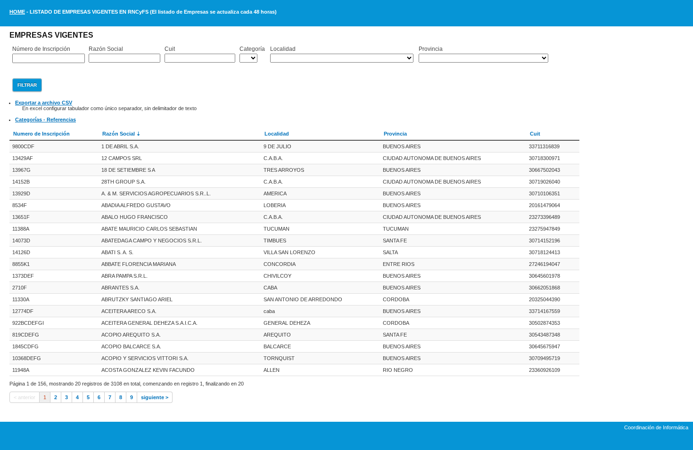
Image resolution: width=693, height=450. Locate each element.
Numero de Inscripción (41, 134)
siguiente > (154, 397)
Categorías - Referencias (45, 119)
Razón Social (106, 49)
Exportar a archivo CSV (43, 102)
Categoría (252, 49)
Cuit (170, 49)
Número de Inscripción (41, 49)
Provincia (431, 49)
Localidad (283, 49)
